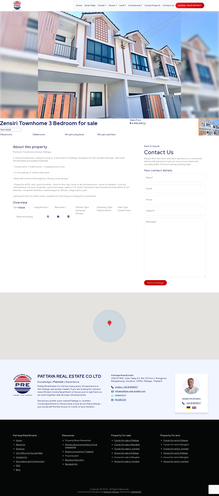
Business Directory (74, 460)
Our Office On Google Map (29, 453)
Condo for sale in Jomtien (127, 448)
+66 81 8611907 (193, 403)
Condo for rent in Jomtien (176, 448)
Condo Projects (152, 5)
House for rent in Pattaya (175, 453)
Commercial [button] (134, 5)
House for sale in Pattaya (126, 453)
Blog (18, 469)
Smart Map (89, 5)
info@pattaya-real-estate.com (130, 391)
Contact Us (168, 5)
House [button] (112, 5)
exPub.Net (136, 492)
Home (79, 5)
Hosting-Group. (111, 492)
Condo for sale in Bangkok (127, 444)
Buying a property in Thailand (79, 451)
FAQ (18, 465)
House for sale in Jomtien (127, 461)
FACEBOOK (120, 399)
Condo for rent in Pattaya (175, 440)
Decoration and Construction (30, 461)
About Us (20, 444)
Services (20, 448)
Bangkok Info (71, 464)
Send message (155, 282)
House (21, 207)
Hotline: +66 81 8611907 (190, 5)
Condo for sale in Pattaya (126, 440)
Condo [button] (101, 5)
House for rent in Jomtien (176, 461)
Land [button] (121, 5)
